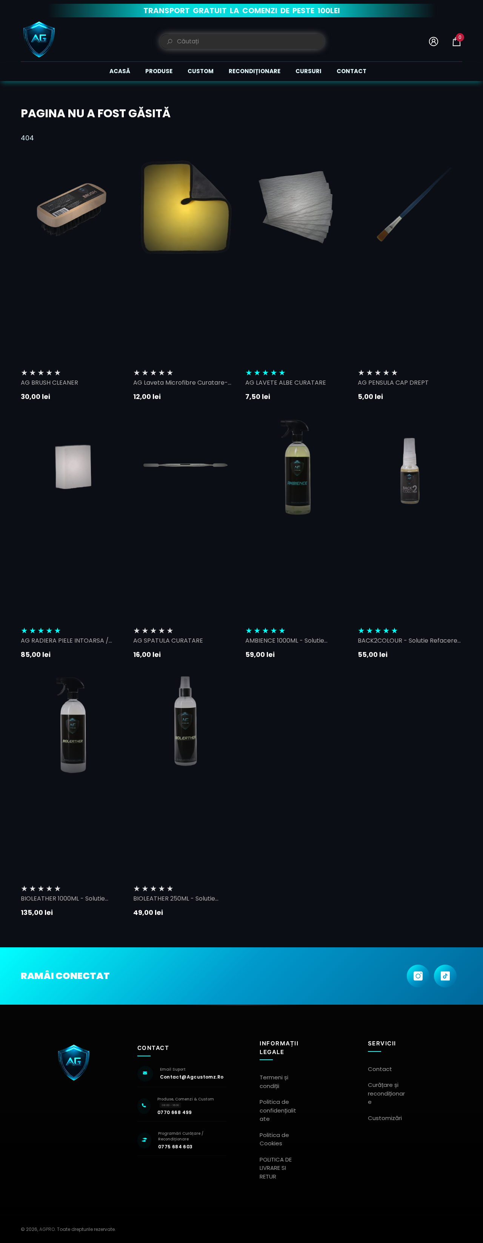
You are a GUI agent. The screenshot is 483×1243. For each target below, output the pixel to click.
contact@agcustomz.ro (192, 1077)
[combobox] (250, 41)
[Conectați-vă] (433, 41)
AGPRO (47, 1229)
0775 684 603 (175, 1146)
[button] (456, 41)
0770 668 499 (174, 1112)
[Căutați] (242, 41)
